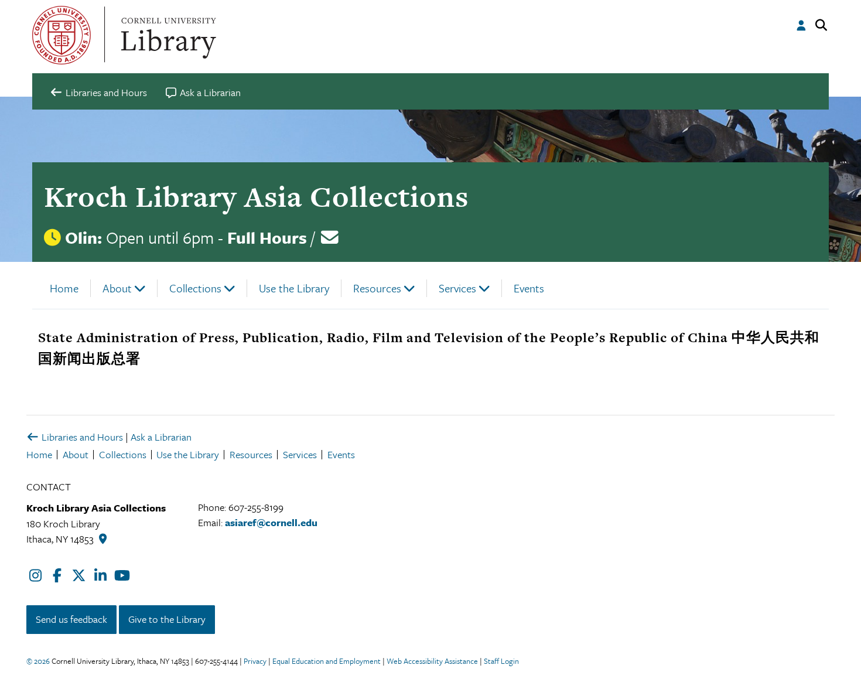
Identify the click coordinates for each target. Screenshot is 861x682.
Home (64, 288)
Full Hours (267, 237)
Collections (195, 288)
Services (457, 288)
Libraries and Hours (81, 436)
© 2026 (38, 661)
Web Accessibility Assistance (432, 661)
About (117, 288)
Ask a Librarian (161, 436)
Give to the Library (167, 619)
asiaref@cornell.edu (271, 522)
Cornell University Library (167, 35)
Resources (377, 288)
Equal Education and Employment (326, 661)
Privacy (255, 661)
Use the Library (294, 288)
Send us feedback (71, 619)
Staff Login (501, 661)
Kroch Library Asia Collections (256, 196)
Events (529, 288)
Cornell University (61, 35)
